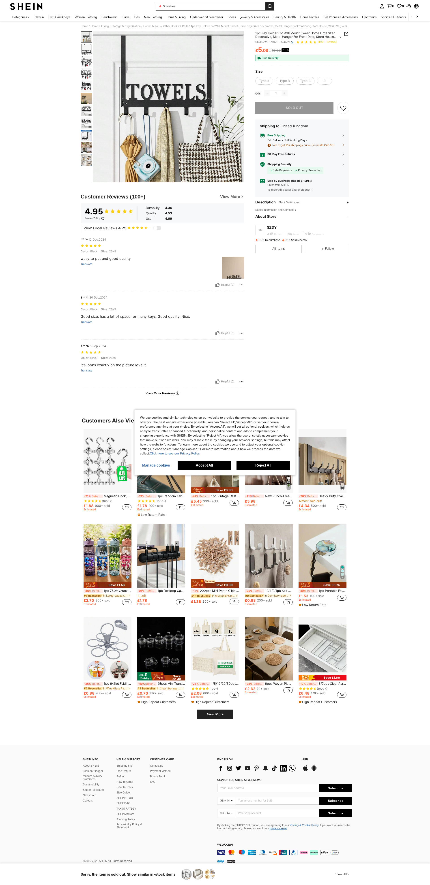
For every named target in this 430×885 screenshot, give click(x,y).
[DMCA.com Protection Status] (231, 861)
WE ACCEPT (225, 844)
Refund (120, 776)
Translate (86, 264)
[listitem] (107, 472)
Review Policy (92, 218)
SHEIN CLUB (124, 798)
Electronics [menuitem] (369, 17)
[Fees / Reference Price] (270, 50)
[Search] (269, 6)
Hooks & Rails (152, 26)
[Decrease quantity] (267, 93)
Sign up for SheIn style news (239, 780)
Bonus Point (157, 776)
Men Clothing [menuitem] (153, 17)
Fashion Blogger (93, 771)
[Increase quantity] (284, 93)
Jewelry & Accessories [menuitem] (254, 17)
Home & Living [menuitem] (176, 17)
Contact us (156, 765)
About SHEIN (91, 765)
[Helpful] (217, 285)
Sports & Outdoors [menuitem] (393, 17)
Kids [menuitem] (137, 17)
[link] (390, 6)
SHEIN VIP (123, 803)
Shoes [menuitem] (232, 17)
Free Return (123, 771)
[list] (257, 768)
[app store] (305, 770)
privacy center (278, 828)
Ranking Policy (125, 819)
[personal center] (382, 6)
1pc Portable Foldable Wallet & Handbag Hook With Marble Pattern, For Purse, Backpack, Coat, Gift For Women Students (322, 591)
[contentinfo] (284, 852)
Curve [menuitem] (125, 17)
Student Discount (93, 789)
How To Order (124, 781)
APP (305, 759)
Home (84, 26)
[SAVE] (343, 108)
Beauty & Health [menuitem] (284, 17)
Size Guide (123, 792)
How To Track (124, 787)
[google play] (314, 770)
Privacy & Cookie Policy (304, 825)
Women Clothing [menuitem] (86, 17)
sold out (294, 108)
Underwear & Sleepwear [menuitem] (206, 17)
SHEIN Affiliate (125, 814)
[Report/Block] (241, 285)
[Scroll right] (417, 17)
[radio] (264, 81)
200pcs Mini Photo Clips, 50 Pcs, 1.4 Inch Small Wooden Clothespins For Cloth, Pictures (215, 591)
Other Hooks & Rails (175, 26)
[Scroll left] (411, 17)
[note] (151, 514)
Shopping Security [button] (279, 164)
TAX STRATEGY (126, 808)
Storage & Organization (126, 26)
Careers (88, 800)
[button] (408, 6)
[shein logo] (26, 6)
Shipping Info (124, 765)
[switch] (157, 228)
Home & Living (100, 26)
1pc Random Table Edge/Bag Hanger (161, 496)
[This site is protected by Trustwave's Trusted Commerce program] (220, 861)
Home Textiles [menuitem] (309, 17)
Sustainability (91, 784)
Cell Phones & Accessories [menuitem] (340, 17)
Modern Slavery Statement (92, 777)
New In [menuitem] (39, 17)
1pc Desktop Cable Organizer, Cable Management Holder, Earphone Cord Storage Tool (161, 591)
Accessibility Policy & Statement (129, 826)
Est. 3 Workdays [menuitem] (59, 17)
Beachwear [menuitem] (109, 17)
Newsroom (89, 795)
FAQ (152, 781)
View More (215, 714)
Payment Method (160, 771)
